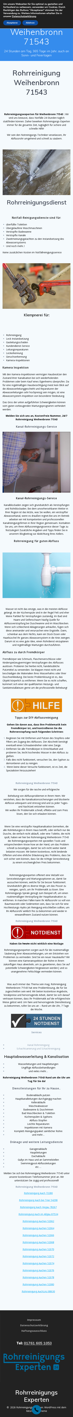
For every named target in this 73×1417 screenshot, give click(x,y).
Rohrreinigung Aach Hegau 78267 (38, 1207)
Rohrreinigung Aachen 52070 (38, 1249)
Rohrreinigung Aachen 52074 (38, 1263)
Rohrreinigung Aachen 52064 (38, 1228)
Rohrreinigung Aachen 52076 (38, 1270)
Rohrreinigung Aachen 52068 (38, 1242)
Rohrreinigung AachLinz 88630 (38, 1291)
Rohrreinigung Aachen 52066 (38, 1235)
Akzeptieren (12, 22)
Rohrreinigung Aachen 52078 (38, 1277)
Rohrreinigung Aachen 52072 (38, 1256)
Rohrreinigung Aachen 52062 (38, 1221)
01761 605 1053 (38, 1343)
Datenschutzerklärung (24, 16)
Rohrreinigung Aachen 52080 (38, 1284)
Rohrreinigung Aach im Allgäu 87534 (38, 1214)
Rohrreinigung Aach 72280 (38, 1193)
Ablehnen (30, 22)
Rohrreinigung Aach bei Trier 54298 (38, 1200)
